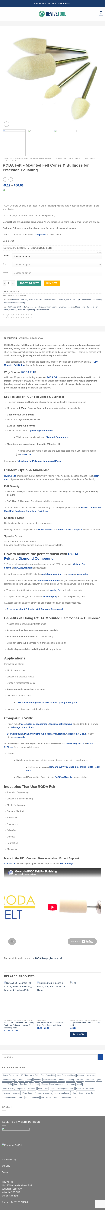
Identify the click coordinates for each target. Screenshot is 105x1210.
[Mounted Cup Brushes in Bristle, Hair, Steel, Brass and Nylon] (52, 999)
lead (37, 1084)
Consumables (17, 158)
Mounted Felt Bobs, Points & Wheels (27, 300)
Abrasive (80, 1075)
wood (56, 1097)
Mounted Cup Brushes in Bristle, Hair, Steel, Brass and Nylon (51, 1024)
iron (15, 1084)
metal (79, 1084)
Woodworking (66, 1097)
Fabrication (37, 307)
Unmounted (34, 1097)
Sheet (81, 1093)
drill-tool (80, 1080)
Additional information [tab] (31, 338)
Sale (74, 1093)
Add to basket (29, 283)
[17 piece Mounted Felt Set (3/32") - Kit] (85, 999)
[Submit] (100, 1057)
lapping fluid (55, 590)
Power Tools (27, 1093)
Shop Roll (90, 1093)
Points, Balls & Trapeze (70, 529)
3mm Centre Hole (48, 1075)
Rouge (61, 734)
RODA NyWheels (23, 568)
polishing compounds (41, 430)
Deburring (70, 1080)
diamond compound (48, 580)
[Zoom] (6, 124)
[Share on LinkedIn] (30, 316)
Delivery (6, 1166)
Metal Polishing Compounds (14, 1088)
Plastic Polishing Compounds (62, 1088)
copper (61, 1080)
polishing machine (51, 574)
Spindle (6, 256)
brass (21, 1080)
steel (21, 1097)
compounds (18, 737)
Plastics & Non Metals (85, 1088)
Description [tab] (10, 338)
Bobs (41, 529)
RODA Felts (10, 476)
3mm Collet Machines (66, 1075)
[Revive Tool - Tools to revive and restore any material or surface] (52, 14)
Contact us (9, 863)
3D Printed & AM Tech (16, 307)
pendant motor (40, 724)
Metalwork (32, 1088)
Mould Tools (80, 307)
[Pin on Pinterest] (25, 316)
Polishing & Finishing (37, 158)
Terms (5, 1172)
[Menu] (3, 14)
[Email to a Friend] (20, 316)
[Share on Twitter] (15, 316)
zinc (75, 1097)
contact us (25, 454)
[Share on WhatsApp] (5, 316)
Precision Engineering (26, 310)
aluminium (91, 1075)
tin (26, 1097)
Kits (31, 1084)
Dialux (83, 734)
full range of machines (22, 727)
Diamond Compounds (57, 437)
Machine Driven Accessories (63, 307)
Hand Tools (7, 1084)
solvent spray (50, 596)
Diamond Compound (36, 558)
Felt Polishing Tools (61, 158)
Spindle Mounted (42, 310)
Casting (29, 307)
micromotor (82, 574)
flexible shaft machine (60, 724)
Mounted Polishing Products (54, 300)
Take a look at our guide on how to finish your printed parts (46, 702)
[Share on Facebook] (10, 316)
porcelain (16, 1093)
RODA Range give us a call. (48, 958)
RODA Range (66, 863)
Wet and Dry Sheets (75, 744)
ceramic (37, 1080)
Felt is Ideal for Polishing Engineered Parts (39, 461)
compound (40, 234)
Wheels (49, 529)
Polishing (12, 310)
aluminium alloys (9, 1080)
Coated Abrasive (49, 1080)
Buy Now (51, 283)
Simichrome (72, 734)
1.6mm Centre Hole (10, 1075)
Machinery (71, 1084)
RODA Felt (28, 372)
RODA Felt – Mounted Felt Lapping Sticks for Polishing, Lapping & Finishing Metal (19, 1025)
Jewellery (47, 307)
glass (99, 1080)
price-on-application (62, 1093)
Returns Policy (9, 1159)
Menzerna (52, 734)
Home (5, 158)
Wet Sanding (46, 1097)
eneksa (71, 574)
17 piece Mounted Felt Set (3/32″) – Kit (85, 1024)
